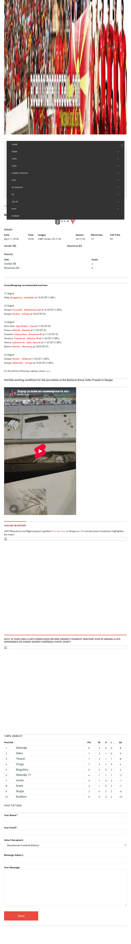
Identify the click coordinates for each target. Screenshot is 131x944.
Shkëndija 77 (23, 775)
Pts (89, 742)
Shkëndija (21, 748)
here (47, 371)
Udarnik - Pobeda (20, 330)
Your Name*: (11, 815)
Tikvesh (20, 758)
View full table (13, 805)
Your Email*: (10, 827)
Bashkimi (21, 796)
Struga (20, 764)
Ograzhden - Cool (25, 326)
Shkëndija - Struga (22, 363)
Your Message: (12, 867)
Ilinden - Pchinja (21, 314)
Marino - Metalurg (22, 346)
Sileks (19, 753)
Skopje (20, 791)
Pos (6, 742)
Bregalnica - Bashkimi (22, 297)
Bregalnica (22, 769)
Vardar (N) (10, 263)
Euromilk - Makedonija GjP (26, 309)
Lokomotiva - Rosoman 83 (28, 334)
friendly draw (59, 531)
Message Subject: (14, 855)
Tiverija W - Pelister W (26, 338)
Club (10, 742)
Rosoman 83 (11, 268)
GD (120, 742)
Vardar (20, 780)
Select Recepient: (14, 840)
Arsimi (19, 786)
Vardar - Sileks (20, 358)
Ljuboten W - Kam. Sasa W (26, 342)
